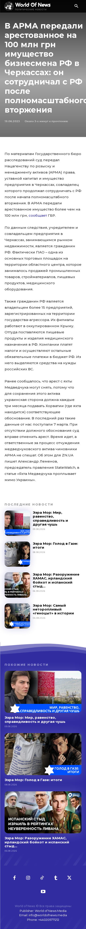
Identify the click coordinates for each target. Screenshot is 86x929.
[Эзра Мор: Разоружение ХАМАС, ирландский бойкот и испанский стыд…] (17, 585)
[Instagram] (28, 878)
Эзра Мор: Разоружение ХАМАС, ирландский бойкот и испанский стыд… (56, 580)
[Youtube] (43, 891)
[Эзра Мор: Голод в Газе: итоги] (17, 554)
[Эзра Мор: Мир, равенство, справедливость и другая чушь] (17, 523)
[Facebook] (14, 878)
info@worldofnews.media (48, 915)
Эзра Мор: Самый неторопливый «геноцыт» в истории (53, 609)
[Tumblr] (55, 878)
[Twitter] (69, 878)
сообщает (38, 215)
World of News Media (51, 911)
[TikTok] (42, 878)
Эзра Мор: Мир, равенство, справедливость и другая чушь (50, 518)
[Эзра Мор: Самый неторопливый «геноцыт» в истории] (17, 616)
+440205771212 (48, 919)
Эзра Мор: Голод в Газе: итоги (55, 545)
